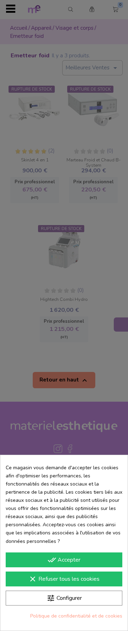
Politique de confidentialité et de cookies (76, 616)
